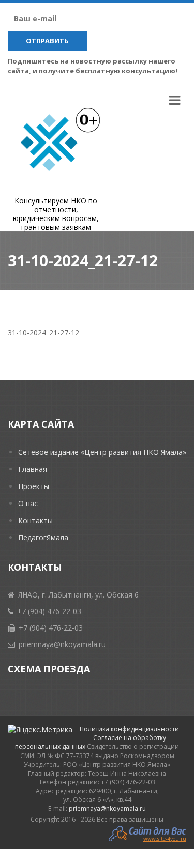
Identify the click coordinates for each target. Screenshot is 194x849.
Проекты (33, 486)
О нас (28, 503)
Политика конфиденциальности (129, 729)
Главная (32, 469)
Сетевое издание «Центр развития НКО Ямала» (102, 452)
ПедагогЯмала (43, 537)
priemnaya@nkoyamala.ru (107, 808)
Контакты (35, 520)
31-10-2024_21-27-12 (43, 332)
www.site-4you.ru (164, 838)
